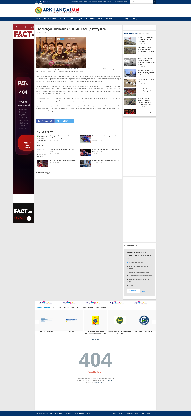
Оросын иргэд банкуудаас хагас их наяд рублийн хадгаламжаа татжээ (146, 39)
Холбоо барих (146, 413)
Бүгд (128, 258)
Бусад (135, 19)
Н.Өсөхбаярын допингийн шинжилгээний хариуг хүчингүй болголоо (146, 112)
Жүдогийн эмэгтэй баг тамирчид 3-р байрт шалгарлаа (105, 137)
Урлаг (92, 19)
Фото (119, 19)
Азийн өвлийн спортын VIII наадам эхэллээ (105, 160)
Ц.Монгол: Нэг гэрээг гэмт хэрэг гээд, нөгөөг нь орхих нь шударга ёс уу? (146, 72)
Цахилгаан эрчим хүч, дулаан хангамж (137, 267)
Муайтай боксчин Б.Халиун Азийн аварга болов (62, 150)
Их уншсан (144, 34)
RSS (155, 413)
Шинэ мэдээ (131, 34)
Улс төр (62, 19)
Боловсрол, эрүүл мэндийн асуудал (140, 275)
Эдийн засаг (82, 19)
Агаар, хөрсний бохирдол (136, 262)
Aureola (89, 413)
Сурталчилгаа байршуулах (128, 413)
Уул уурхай (110, 19)
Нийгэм (71, 19)
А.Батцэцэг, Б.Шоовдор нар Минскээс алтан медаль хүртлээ (106, 150)
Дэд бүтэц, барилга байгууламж (138, 272)
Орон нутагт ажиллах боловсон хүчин (138, 280)
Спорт (100, 19)
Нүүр (38, 19)
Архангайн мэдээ (49, 19)
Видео (127, 19)
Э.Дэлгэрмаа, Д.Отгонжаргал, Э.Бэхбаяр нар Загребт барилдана (62, 137)
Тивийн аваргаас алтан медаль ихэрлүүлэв (63, 160)
